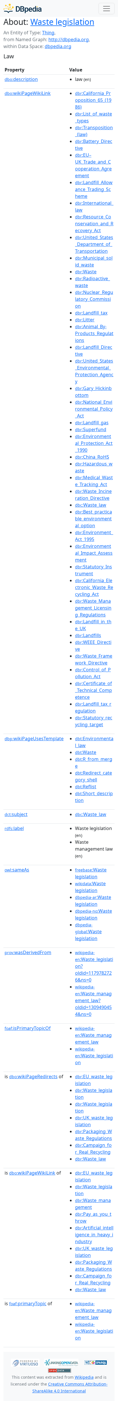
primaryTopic (27, 1303)
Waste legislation (62, 21)
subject (16, 814)
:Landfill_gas (92, 422)
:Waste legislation (88, 932)
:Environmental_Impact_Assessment (94, 553)
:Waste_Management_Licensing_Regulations (93, 608)
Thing (48, 32)
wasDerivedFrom (28, 952)
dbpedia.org (58, 46)
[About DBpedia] (22, 8)
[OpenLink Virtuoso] (25, 1362)
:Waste (86, 271)
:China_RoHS (92, 457)
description (21, 79)
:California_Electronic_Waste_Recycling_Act (94, 587)
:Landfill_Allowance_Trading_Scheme (94, 189)
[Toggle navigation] (107, 8)
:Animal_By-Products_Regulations (94, 333)
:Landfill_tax (91, 313)
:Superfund (90, 429)
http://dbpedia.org (68, 39)
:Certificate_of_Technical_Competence (93, 690)
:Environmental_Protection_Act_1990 (94, 443)
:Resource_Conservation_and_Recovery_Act (94, 224)
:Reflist (85, 786)
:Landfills (88, 635)
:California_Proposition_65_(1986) (93, 100)
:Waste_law (90, 505)
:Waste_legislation (94, 1056)
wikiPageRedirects (33, 1076)
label (14, 828)
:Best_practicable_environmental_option (93, 519)
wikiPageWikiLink (28, 93)
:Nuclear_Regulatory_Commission (94, 299)
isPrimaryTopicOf (28, 1028)
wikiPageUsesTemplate (34, 738)
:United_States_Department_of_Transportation (94, 244)
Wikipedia (84, 1377)
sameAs (17, 870)
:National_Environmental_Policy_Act (94, 409)
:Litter (85, 320)
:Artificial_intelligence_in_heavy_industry (94, 1235)
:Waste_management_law (93, 1035)
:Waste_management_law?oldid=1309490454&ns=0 (93, 1000)
